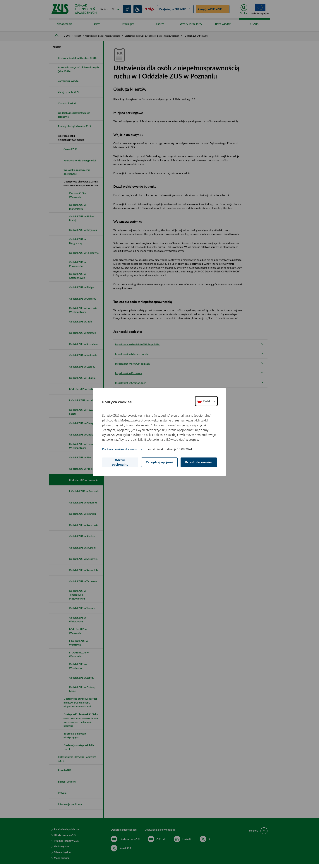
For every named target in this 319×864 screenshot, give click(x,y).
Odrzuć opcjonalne (120, 462)
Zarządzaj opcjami (159, 462)
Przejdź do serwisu (198, 462)
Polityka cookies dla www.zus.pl (123, 449)
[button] (206, 401)
